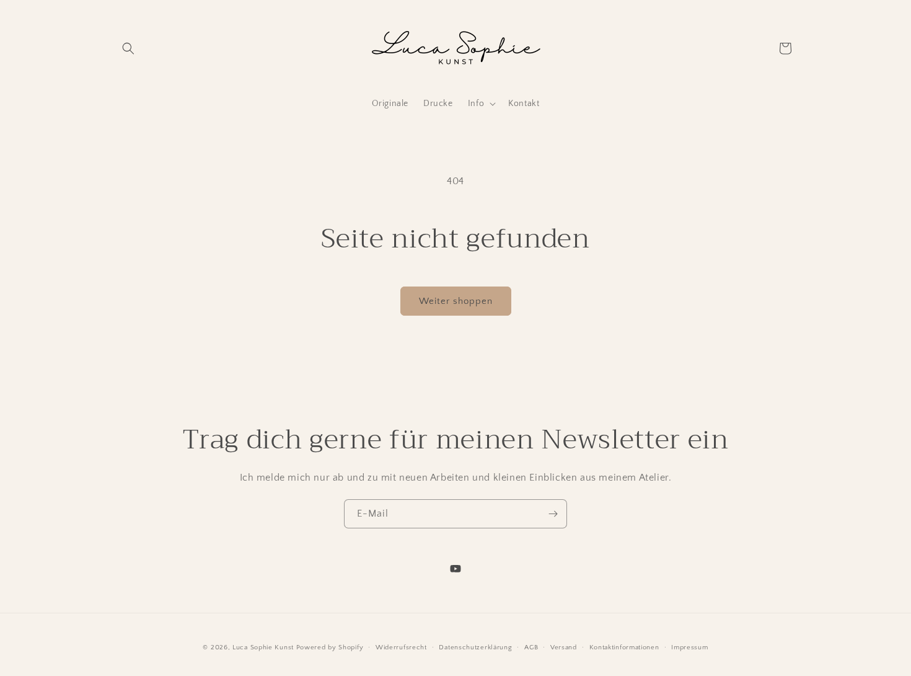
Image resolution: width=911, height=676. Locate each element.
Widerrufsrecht (401, 647)
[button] (128, 48)
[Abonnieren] (552, 513)
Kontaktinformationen (624, 647)
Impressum (689, 647)
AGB (531, 647)
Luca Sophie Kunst (263, 647)
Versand (563, 647)
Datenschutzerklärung (475, 647)
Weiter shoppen (456, 301)
